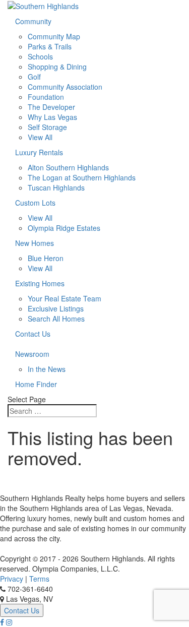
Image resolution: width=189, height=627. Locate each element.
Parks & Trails (50, 46)
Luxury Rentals (39, 152)
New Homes (34, 243)
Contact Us (32, 334)
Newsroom (32, 354)
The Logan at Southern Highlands (82, 177)
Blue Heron (46, 258)
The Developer (51, 107)
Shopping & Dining (57, 66)
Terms (39, 579)
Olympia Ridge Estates (64, 228)
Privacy (11, 579)
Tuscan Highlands (56, 187)
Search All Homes (56, 319)
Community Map (54, 36)
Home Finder (36, 384)
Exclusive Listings (56, 308)
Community (33, 21)
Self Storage (47, 127)
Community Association (65, 87)
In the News (47, 369)
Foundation (46, 97)
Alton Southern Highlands (68, 167)
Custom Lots (35, 203)
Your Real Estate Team (64, 298)
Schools (40, 56)
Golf (34, 77)
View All (40, 137)
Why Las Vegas (52, 117)
